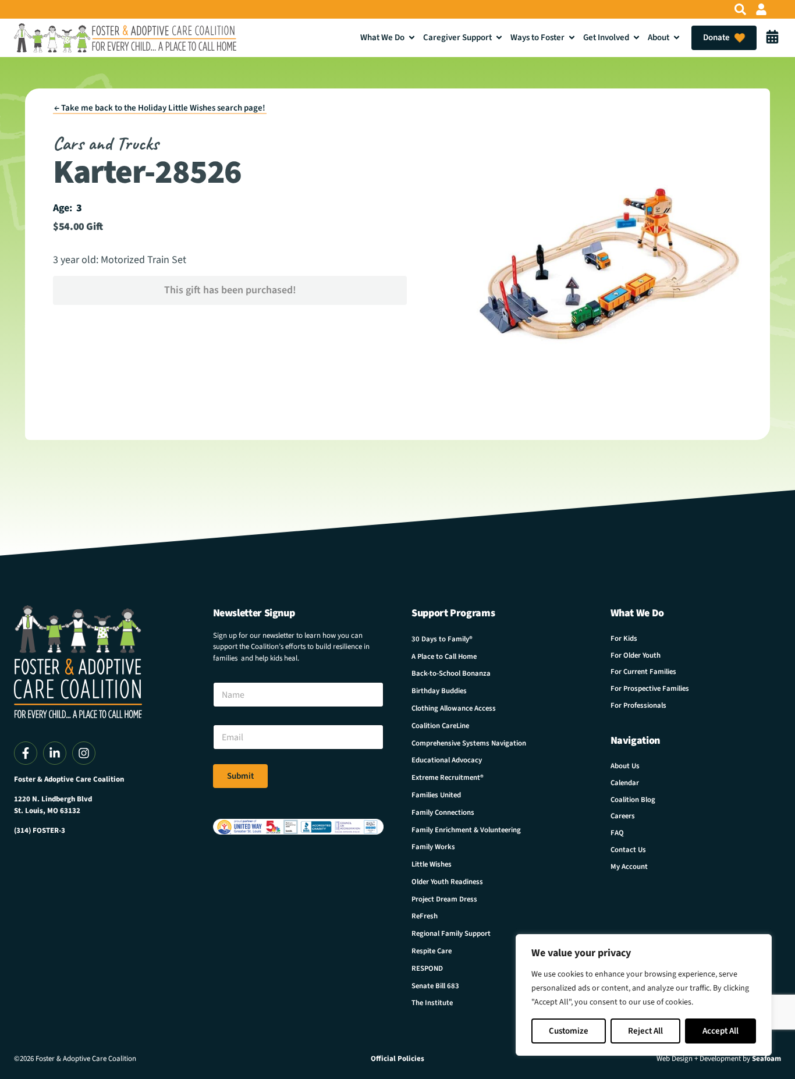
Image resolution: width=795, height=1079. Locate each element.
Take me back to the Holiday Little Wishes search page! (159, 108)
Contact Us (628, 849)
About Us (625, 766)
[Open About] (676, 37)
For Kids (624, 638)
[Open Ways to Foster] (571, 37)
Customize (568, 1031)
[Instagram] (83, 753)
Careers (623, 816)
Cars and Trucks (105, 143)
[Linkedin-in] (54, 753)
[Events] (772, 38)
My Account (629, 866)
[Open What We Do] (411, 37)
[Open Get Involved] (636, 37)
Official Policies (397, 1058)
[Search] (740, 9)
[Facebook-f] (25, 753)
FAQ (617, 833)
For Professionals (638, 705)
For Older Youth (636, 655)
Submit (240, 776)
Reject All (645, 1031)
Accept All (720, 1031)
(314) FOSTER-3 (39, 830)
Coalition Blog (633, 799)
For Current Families (643, 671)
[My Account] (761, 9)
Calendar (625, 783)
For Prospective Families (650, 688)
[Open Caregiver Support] (499, 37)
